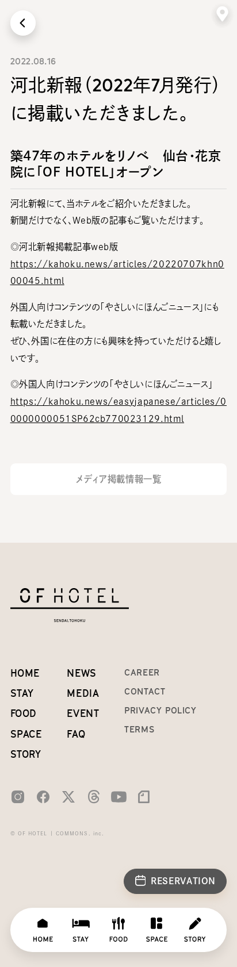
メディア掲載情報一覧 (118, 479)
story (25, 754)
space (26, 734)
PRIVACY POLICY (160, 710)
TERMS (139, 729)
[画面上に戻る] (23, 23)
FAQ (76, 734)
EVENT (83, 713)
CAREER (142, 672)
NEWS (81, 673)
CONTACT (144, 691)
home (25, 673)
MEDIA (83, 693)
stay (22, 693)
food (23, 713)
